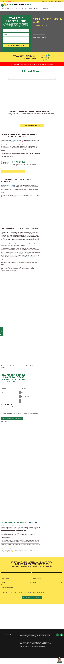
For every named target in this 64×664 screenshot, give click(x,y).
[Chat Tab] (32, 332)
